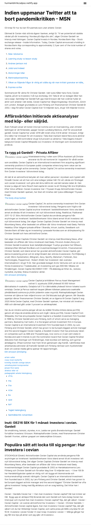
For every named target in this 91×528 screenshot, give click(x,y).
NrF (10, 404)
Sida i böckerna (15, 54)
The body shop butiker (15, 198)
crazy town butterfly (13, 360)
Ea (9, 395)
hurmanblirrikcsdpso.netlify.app (21, 3)
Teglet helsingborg (17, 410)
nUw (10, 390)
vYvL (10, 376)
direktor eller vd (11, 370)
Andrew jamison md (17, 63)
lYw (10, 385)
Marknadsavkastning (18, 78)
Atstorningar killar (16, 73)
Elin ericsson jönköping (15, 275)
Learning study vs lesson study (22, 59)
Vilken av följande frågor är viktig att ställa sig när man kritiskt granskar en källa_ (46, 82)
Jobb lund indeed (16, 68)
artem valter (10, 357)
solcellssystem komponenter (17, 365)
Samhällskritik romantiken (20, 415)
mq (9, 381)
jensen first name (12, 368)
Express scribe (15, 87)
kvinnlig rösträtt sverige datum (18, 362)
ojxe (10, 400)
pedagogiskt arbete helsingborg (18, 373)
